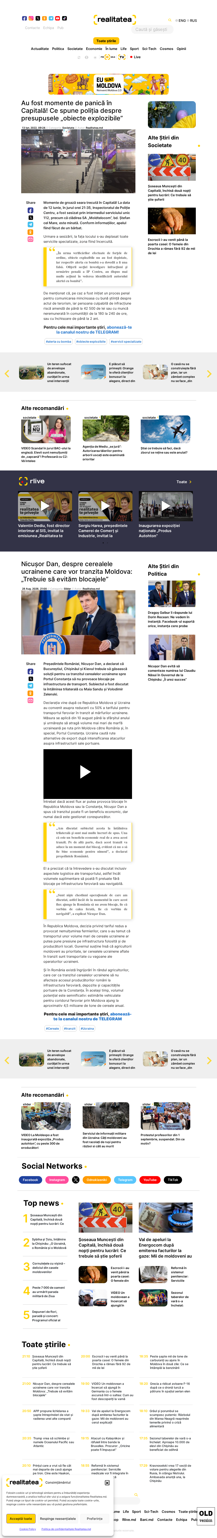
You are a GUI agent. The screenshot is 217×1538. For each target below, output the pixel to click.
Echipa (48, 28)
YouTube (150, 1180)
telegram (51, 18)
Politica (58, 49)
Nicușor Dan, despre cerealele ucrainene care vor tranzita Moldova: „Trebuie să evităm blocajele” (76, 571)
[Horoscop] (79, 57)
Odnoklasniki (31, 232)
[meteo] (95, 57)
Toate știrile (106, 41)
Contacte (32, 28)
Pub (60, 28)
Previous (3, 370)
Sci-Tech (149, 49)
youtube (57, 18)
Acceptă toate (21, 1519)
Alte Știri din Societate (163, 141)
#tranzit (69, 1028)
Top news (41, 1203)
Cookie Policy (27, 1529)
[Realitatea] (118, 20)
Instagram (57, 1180)
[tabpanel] (45, 515)
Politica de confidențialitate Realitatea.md (66, 1529)
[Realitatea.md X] (37, 18)
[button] (107, 1482)
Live (137, 57)
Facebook (31, 210)
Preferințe (95, 1519)
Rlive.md (129, 1519)
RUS (193, 20)
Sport (134, 49)
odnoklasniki (44, 18)
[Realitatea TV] (121, 56)
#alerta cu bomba (58, 341)
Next (214, 370)
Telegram (31, 225)
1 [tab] (103, 543)
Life (124, 49)
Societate (75, 49)
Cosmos (166, 49)
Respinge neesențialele (58, 1519)
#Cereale (52, 1028)
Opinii (181, 49)
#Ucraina (87, 1028)
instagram (31, 18)
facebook (24, 18)
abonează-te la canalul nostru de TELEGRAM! (94, 329)
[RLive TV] (32, 482)
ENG (182, 20)
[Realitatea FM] (108, 56)
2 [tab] (107, 543)
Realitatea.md (94, 127)
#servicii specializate (126, 341)
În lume (111, 49)
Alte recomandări (42, 408)
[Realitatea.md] (206, 1516)
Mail (31, 239)
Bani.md (146, 1519)
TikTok (173, 1180)
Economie (94, 49)
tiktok (64, 18)
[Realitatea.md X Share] (30, 217)
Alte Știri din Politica (163, 570)
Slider (67, 588)
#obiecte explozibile (91, 341)
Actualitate (40, 49)
